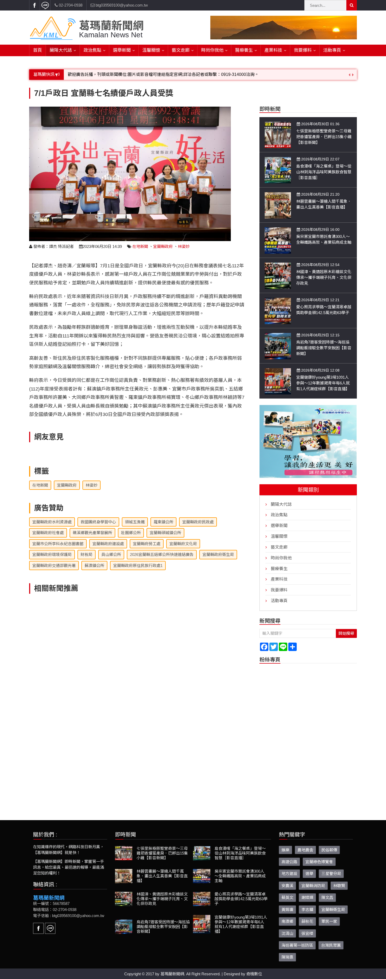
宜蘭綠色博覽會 (319, 861)
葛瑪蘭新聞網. (172, 973)
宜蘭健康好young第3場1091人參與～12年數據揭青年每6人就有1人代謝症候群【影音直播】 (323, 383)
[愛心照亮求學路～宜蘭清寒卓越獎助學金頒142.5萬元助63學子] (278, 310)
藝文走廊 (181, 50)
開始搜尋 (346, 633)
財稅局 (86, 554)
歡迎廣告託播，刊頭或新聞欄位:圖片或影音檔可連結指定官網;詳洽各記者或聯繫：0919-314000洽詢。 (163, 74)
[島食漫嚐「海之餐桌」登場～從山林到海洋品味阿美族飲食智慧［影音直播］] (278, 169)
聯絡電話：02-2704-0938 (54, 909)
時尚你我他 (212, 50)
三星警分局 (331, 873)
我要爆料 (303, 50)
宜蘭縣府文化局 (183, 543)
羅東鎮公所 (163, 522)
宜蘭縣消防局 (313, 885)
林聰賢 (339, 885)
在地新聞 (140, 246)
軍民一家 (329, 921)
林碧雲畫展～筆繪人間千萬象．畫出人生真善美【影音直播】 (162, 876)
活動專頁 (332, 50)
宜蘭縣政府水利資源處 (52, 522)
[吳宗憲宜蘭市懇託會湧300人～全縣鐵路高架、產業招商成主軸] (278, 240)
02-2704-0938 (70, 5)
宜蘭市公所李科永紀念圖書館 (58, 543)
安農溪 (287, 885)
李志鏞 (307, 909)
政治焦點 (92, 50)
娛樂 (285, 849)
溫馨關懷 (151, 50)
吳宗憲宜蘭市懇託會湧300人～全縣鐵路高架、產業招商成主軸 (240, 876)
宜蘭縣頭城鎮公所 (165, 532)
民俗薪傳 (329, 849)
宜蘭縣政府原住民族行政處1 (138, 565)
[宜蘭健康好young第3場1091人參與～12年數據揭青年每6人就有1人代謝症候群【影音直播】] (278, 380)
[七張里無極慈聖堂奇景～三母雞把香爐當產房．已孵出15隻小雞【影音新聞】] (278, 134)
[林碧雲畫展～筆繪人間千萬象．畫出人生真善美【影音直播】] (278, 204)
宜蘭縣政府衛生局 (218, 554)
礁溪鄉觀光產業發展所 (92, 532)
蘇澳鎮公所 (94, 565)
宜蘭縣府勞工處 (146, 543)
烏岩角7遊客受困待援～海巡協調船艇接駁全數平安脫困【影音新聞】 (323, 348)
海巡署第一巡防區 (297, 945)
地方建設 (289, 873)
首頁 (37, 50)
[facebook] (34, 5)
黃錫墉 (287, 909)
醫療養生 (244, 50)
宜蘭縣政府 (163, 246)
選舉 (309, 873)
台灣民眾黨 (331, 945)
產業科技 (273, 50)
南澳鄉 (287, 921)
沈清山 (287, 933)
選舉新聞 (122, 50)
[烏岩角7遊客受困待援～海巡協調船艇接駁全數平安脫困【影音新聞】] (278, 345)
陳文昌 (327, 897)
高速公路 (289, 861)
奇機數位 (254, 973)
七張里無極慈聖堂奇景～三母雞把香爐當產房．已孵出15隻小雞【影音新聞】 (324, 137)
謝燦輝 (307, 897)
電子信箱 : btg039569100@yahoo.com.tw (68, 915)
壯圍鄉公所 (131, 532)
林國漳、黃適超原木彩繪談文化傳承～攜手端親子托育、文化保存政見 (323, 277)
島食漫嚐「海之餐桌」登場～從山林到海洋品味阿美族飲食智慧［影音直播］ (323, 172)
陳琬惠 (287, 957)
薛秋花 (307, 921)
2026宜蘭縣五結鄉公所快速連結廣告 (162, 554)
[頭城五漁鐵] (308, 441)
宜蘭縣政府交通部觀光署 (54, 565)
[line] (45, 5)
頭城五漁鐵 (135, 522)
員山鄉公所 (111, 554)
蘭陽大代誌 (61, 50)
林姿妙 (184, 246)
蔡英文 (287, 897)
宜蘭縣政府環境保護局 (52, 554)
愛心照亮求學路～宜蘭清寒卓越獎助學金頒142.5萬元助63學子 (241, 898)
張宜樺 (307, 933)
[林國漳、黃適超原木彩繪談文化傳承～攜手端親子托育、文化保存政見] (278, 275)
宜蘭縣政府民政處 (198, 522)
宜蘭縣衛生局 (333, 909)
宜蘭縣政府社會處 (48, 532)
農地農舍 (305, 849)
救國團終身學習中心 (98, 522)
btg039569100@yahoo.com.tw (121, 5)
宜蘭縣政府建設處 (108, 543)
